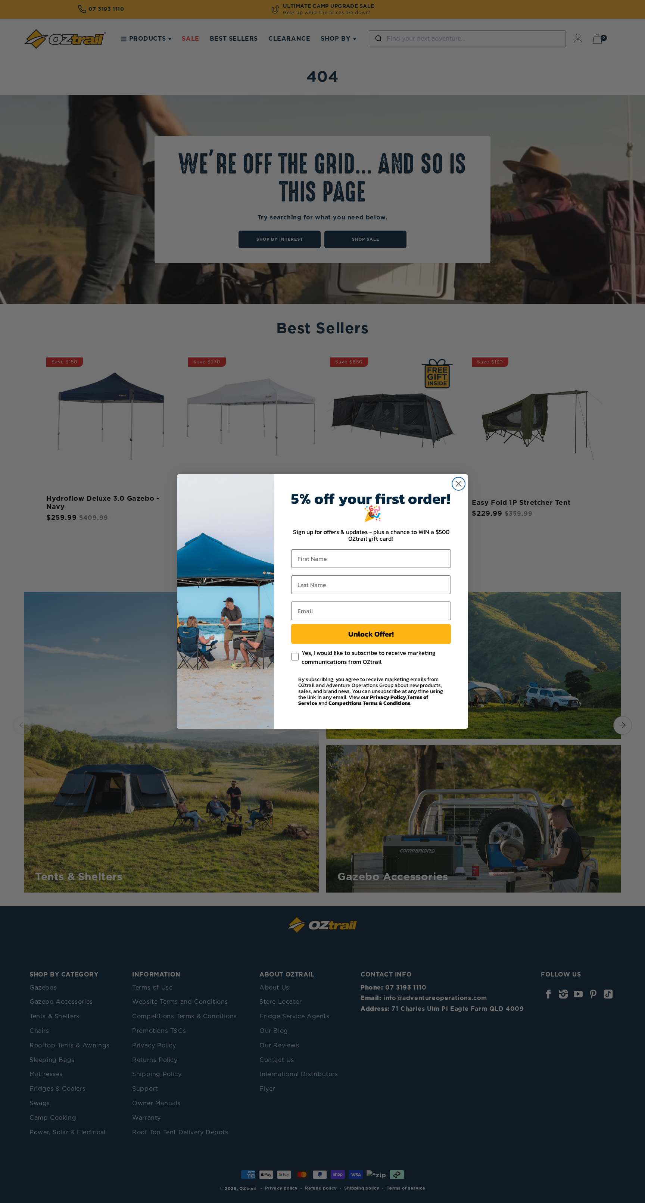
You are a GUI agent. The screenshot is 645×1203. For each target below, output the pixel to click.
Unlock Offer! (371, 634)
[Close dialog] (458, 483)
